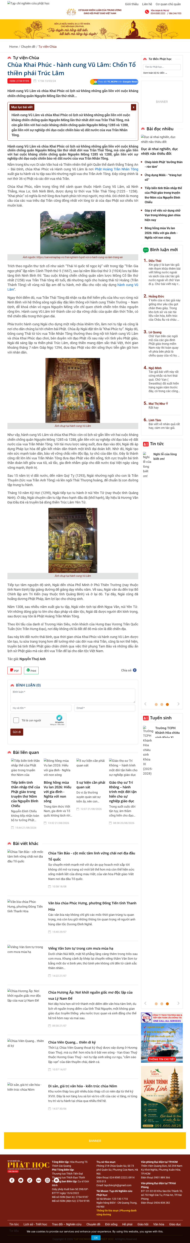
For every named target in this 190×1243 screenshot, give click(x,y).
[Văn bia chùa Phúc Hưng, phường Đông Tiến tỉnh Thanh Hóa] (26, 918)
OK (96, 1237)
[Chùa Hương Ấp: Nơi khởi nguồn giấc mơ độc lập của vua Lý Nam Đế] (26, 1010)
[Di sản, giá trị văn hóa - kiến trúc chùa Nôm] (26, 1098)
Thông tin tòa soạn (107, 1210)
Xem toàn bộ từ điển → (155, 72)
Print (33, 670)
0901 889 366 (162, 1177)
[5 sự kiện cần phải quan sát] (90, 767)
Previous (145, 704)
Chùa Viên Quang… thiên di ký (72, 1042)
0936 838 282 (162, 1202)
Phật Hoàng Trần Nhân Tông (116, 169)
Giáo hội (142, 1224)
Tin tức (157, 443)
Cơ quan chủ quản (168, 4)
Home (13, 46)
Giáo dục (175, 1224)
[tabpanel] (25, 796)
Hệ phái (127, 1224)
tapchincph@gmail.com (117, 1185)
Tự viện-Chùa (47, 46)
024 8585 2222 (118, 1177)
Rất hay (154, 407)
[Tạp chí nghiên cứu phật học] (28, 3)
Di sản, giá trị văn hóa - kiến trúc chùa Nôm (82, 1086)
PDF (16, 670)
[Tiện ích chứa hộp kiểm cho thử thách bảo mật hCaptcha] (38, 720)
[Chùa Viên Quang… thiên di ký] (26, 1057)
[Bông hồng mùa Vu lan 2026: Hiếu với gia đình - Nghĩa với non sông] (58, 767)
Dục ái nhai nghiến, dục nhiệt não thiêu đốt (159, 151)
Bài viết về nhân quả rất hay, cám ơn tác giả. (164, 426)
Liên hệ (147, 4)
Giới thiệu (131, 4)
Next (178, 704)
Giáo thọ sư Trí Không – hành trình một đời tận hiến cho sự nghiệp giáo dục (123, 791)
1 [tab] (156, 704)
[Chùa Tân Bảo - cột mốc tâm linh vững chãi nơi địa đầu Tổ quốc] (26, 871)
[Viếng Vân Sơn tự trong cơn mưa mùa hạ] (26, 963)
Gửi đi (17, 732)
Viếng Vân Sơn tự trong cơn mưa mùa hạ (80, 948)
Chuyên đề (28, 46)
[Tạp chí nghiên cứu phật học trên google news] (114, 82)
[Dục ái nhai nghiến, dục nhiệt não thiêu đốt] (162, 139)
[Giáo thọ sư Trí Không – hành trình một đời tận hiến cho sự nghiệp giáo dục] (123, 767)
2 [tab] (162, 704)
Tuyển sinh (161, 717)
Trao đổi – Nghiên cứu (66, 1224)
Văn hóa (158, 1224)
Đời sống (111, 1224)
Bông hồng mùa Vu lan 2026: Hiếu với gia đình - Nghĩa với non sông (57, 791)
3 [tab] (167, 704)
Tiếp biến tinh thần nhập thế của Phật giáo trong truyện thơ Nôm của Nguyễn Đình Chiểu (25, 794)
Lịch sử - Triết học (35, 1224)
